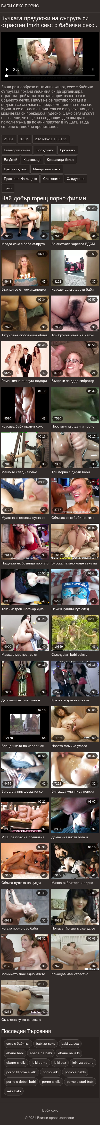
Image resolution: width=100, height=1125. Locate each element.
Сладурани (75, 179)
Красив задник (15, 169)
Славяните (51, 179)
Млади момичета (46, 169)
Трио (8, 188)
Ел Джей (10, 160)
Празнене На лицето (20, 179)
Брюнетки (67, 150)
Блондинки (45, 150)
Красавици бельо (60, 160)
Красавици (32, 160)
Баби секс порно (20, 6)
